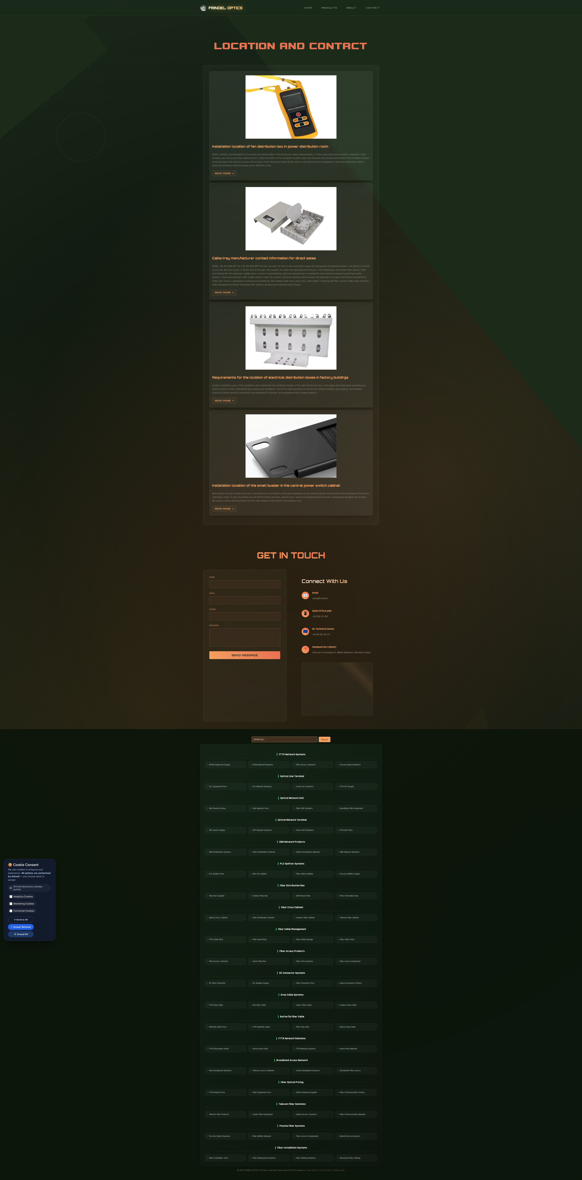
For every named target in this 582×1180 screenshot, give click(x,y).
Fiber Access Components (307, 1136)
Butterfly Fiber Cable (292, 1016)
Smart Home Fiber (260, 1048)
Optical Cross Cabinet (218, 917)
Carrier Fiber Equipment (263, 1114)
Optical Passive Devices (350, 1136)
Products (329, 8)
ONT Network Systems (262, 830)
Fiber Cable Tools (347, 939)
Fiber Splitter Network (262, 1136)
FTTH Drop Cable (216, 1005)
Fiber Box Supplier (216, 895)
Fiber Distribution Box (292, 885)
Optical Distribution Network (308, 852)
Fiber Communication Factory (352, 1092)
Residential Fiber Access (350, 1070)
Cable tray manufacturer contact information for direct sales (264, 258)
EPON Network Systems (263, 764)
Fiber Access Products (292, 951)
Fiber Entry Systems (304, 961)
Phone (212, 609)
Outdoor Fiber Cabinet (305, 917)
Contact (373, 8)
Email (212, 593)
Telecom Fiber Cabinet (349, 917)
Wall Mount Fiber (303, 895)
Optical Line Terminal (292, 776)
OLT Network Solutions (262, 786)
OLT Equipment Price (218, 786)
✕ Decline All (21, 919)
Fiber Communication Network (352, 1114)
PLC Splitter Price (216, 873)
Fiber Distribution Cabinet (263, 917)
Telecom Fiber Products (219, 1114)
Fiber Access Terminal (218, 961)
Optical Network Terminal (292, 820)
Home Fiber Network (348, 1048)
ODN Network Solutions (350, 852)
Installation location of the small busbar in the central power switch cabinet (276, 485)
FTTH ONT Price (346, 830)
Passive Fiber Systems (292, 1126)
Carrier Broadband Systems (308, 1070)
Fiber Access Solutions (306, 764)
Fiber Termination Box (349, 895)
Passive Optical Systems (219, 1136)
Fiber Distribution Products (264, 852)
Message (214, 625)
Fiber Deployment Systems (264, 1158)
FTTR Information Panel (219, 1048)
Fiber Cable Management (292, 929)
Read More (223, 173)
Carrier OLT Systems (305, 786)
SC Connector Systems (292, 973)
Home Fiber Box (259, 961)
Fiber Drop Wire (302, 1027)
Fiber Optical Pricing (292, 1082)
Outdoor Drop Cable (348, 1005)
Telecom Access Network (263, 1070)
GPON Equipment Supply (219, 764)
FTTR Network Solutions (292, 1038)
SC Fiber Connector (217, 983)
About (351, 8)
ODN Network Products (292, 842)
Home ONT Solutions (305, 830)
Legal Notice (312, 1170)
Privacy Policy (325, 1170)
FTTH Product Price (217, 1092)
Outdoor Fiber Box (260, 895)
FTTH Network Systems (292, 754)
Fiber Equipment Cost (262, 1092)
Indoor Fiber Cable (304, 1005)
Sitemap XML (339, 1170)
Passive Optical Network (350, 764)
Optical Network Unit (292, 798)
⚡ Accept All (21, 934)
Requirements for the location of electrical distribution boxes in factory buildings (280, 377)
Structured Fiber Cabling (350, 1158)
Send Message (245, 655)
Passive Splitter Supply (350, 873)
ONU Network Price (261, 808)
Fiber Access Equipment (350, 961)
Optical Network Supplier (306, 1092)
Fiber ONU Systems (304, 808)
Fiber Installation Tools (218, 1158)
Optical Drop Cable (348, 1027)
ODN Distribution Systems (220, 852)
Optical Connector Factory (350, 983)
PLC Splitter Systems (292, 863)
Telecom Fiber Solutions (292, 1104)
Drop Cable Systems (292, 994)
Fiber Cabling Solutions (306, 1158)
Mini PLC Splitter (260, 873)
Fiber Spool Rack (260, 939)
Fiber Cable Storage (304, 939)
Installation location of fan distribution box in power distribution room (270, 146)
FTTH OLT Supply (347, 786)
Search (324, 739)
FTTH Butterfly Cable (261, 1027)
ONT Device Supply (217, 830)
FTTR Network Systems (306, 1048)
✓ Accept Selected (21, 927)
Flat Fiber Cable (259, 1005)
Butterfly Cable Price (218, 1027)
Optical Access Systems (306, 1114)
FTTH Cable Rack (216, 939)
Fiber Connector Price (305, 983)
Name (212, 577)
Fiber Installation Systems (292, 1147)
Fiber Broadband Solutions (220, 1070)
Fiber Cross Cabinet (292, 907)
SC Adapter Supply (261, 983)
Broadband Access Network (292, 1060)
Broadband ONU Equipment (351, 808)
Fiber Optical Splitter (304, 873)
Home (308, 8)
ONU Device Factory (217, 808)
